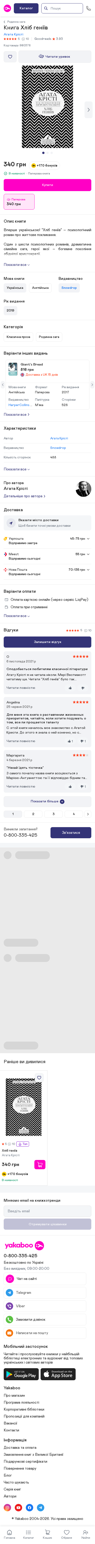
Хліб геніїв (9, 1150)
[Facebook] (29, 1507)
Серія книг (12, 1489)
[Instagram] (7, 1507)
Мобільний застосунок (26, 1347)
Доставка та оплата (20, 1447)
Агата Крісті (13, 34)
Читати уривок (57, 56)
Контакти (11, 1430)
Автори (10, 1496)
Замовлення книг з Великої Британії (33, 1454)
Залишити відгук (47, 642)
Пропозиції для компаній (24, 1416)
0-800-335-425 (20, 835)
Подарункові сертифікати (25, 1461)
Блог (8, 1475)
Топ (24, 1144)
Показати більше (44, 801)
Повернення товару (20, 1468)
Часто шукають (16, 1482)
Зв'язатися (71, 833)
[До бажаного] (10, 56)
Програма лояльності (21, 1402)
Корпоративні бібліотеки (24, 1409)
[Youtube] (18, 1507)
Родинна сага (16, 21)
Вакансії (10, 1423)
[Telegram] (40, 1507)
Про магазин (14, 1395)
